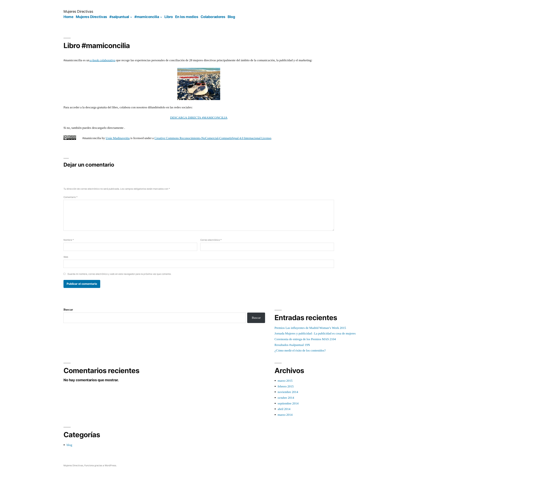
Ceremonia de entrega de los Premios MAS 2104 (305, 339)
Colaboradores (213, 17)
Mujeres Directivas (78, 11)
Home (68, 17)
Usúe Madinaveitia (118, 138)
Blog (231, 17)
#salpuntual (119, 17)
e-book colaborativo (102, 60)
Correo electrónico (211, 240)
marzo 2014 (285, 415)
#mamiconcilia (146, 17)
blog (69, 445)
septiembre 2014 (288, 403)
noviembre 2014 (288, 392)
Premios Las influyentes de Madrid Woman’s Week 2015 (310, 328)
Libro (168, 17)
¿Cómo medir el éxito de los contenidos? (300, 350)
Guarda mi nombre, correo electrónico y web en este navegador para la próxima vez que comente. (119, 274)
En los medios (186, 17)
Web (65, 257)
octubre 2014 (286, 398)
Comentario (70, 197)
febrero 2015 (286, 386)
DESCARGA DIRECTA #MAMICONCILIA (198, 118)
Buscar (68, 310)
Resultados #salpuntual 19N (292, 345)
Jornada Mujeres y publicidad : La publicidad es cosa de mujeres (315, 333)
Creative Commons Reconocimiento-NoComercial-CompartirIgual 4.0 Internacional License (212, 138)
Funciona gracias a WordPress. (100, 465)
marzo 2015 (285, 381)
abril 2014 (284, 409)
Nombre (68, 240)
